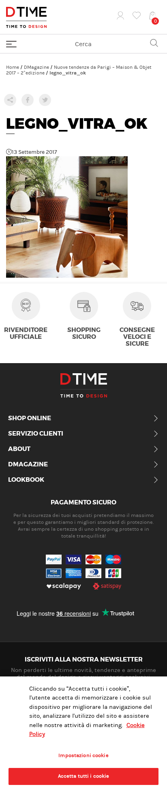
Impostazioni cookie (83, 755)
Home (12, 67)
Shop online (29, 418)
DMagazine (36, 67)
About (19, 449)
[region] (83, 732)
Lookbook (26, 480)
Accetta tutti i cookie (83, 776)
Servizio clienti (35, 434)
